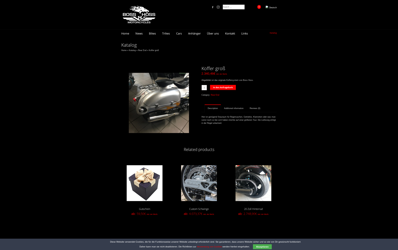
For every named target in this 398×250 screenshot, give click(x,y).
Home (125, 33)
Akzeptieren (262, 246)
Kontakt (230, 33)
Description (213, 108)
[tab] (213, 108)
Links (244, 33)
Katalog (132, 50)
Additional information (233, 108)
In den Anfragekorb (223, 87)
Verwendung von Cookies (209, 246)
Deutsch (273, 7)
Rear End (142, 50)
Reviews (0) (255, 108)
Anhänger (194, 33)
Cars (179, 33)
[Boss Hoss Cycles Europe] (139, 15)
